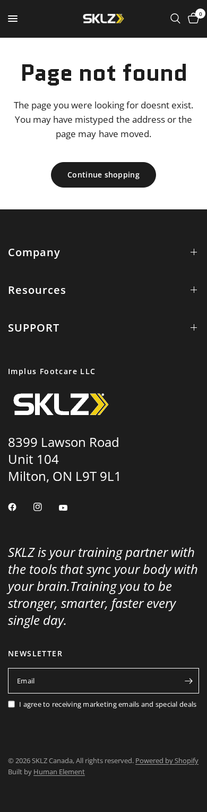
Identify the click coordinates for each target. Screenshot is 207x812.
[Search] (175, 18)
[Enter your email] (188, 680)
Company (34, 252)
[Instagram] (45, 507)
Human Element (59, 771)
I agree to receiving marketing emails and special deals (107, 704)
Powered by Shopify (167, 760)
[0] (191, 18)
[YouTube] (70, 508)
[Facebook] (19, 507)
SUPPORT (33, 327)
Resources (37, 290)
